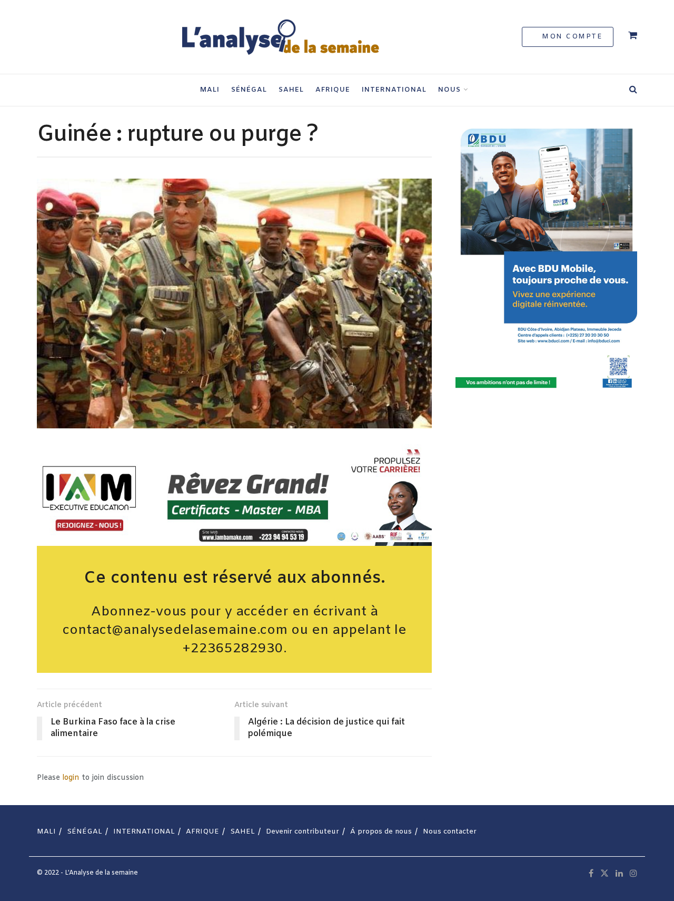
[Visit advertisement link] (234, 495)
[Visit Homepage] (279, 37)
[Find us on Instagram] (633, 873)
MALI (210, 89)
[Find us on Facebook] (591, 873)
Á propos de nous (381, 831)
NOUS (449, 89)
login (71, 778)
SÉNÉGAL (249, 89)
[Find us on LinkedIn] (619, 873)
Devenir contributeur (302, 831)
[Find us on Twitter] (604, 873)
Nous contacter (450, 831)
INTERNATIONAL (394, 89)
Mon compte (571, 36)
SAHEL (291, 89)
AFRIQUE (332, 89)
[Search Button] (633, 90)
